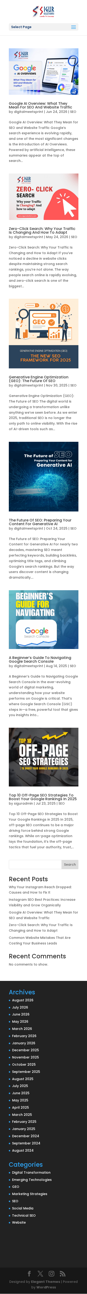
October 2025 (24, 1064)
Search (70, 864)
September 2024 (26, 1143)
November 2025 (25, 1057)
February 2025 (24, 1121)
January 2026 (23, 1043)
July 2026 (20, 1007)
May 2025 (20, 1100)
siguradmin (23, 803)
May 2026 (20, 1021)
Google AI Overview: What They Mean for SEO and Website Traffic (40, 105)
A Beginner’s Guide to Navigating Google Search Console (40, 659)
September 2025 (26, 1071)
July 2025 (20, 1086)
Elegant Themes (45, 1281)
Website (19, 1222)
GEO (15, 1186)
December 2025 (25, 1050)
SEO (73, 111)
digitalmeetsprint (28, 111)
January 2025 (23, 1129)
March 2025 (22, 1114)
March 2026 (22, 1028)
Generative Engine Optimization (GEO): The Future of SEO (38, 378)
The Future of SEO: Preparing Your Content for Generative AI (40, 522)
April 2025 (20, 1107)
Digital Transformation (31, 1172)
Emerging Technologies (32, 1179)
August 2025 (22, 1079)
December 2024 (25, 1136)
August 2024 (23, 1150)
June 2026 (20, 1014)
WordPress (46, 1287)
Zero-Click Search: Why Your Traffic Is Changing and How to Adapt (42, 230)
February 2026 (24, 1036)
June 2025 (20, 1093)
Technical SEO (24, 1215)
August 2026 (22, 1000)
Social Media (22, 1208)
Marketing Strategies (29, 1194)
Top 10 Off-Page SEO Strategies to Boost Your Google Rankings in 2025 (43, 797)
